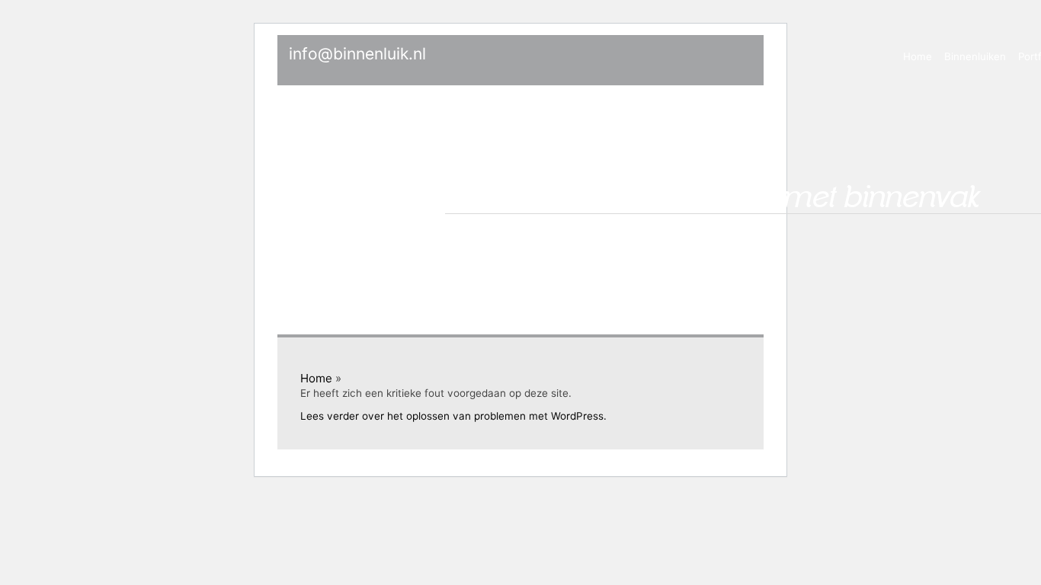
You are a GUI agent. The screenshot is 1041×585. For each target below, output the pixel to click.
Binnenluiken (975, 56)
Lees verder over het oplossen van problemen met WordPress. (453, 416)
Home (917, 56)
